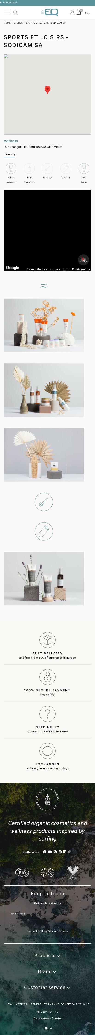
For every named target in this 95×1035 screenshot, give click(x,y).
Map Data (55, 269)
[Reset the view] (83, 260)
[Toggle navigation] (6, 12)
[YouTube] (50, 852)
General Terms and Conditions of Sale (60, 1004)
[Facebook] (44, 852)
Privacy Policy (59, 931)
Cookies (56, 1018)
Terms (66, 269)
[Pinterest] (55, 852)
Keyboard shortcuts (36, 269)
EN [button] (88, 13)
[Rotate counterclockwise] (79, 259)
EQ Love (49, 12)
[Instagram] (60, 852)
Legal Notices (16, 1004)
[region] (47, 230)
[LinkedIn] (64, 852)
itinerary (9, 155)
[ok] (78, 914)
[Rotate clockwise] (87, 259)
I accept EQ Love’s (38, 931)
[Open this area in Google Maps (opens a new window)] (12, 268)
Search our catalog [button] (15, 12)
